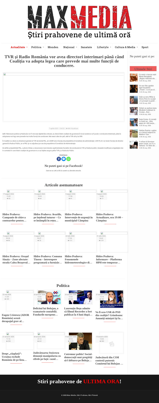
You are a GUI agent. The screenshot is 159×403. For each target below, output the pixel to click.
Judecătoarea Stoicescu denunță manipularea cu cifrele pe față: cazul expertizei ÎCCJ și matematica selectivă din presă (47, 356)
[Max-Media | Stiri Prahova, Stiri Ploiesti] (79, 21)
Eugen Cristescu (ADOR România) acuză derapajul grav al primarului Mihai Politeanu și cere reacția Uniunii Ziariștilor (15, 318)
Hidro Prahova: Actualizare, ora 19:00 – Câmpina (109, 217)
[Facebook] (59, 159)
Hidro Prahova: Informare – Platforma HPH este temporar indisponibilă (109, 259)
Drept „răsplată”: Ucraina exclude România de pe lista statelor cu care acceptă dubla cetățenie (15, 356)
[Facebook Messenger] (63, 159)
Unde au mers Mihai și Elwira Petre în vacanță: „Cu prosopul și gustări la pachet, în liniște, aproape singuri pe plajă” (148, 99)
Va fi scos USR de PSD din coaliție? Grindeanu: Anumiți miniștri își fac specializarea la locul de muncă (109, 315)
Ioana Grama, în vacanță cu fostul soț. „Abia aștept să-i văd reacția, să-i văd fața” (147, 121)
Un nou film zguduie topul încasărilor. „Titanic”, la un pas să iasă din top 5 (147, 88)
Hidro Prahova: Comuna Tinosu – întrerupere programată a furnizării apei (48, 259)
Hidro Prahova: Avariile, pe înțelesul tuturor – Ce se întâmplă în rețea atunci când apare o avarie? (47, 217)
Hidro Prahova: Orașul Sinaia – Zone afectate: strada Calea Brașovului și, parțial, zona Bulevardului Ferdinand (16, 259)
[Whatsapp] (68, 159)
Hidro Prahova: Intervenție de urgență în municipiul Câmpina (79, 217)
